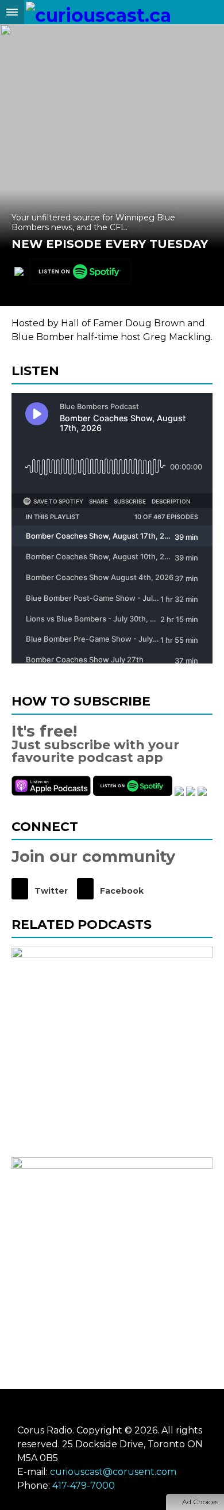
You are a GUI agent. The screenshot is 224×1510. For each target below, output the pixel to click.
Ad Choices (199, 1501)
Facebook (121, 891)
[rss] (202, 792)
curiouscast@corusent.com (113, 1471)
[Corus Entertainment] (112, 1409)
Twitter (50, 891)
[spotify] (80, 272)
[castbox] (190, 792)
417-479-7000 (83, 1485)
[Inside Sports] (112, 1047)
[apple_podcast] (18, 272)
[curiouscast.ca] (98, 12)
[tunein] (179, 792)
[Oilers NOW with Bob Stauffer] (112, 1258)
